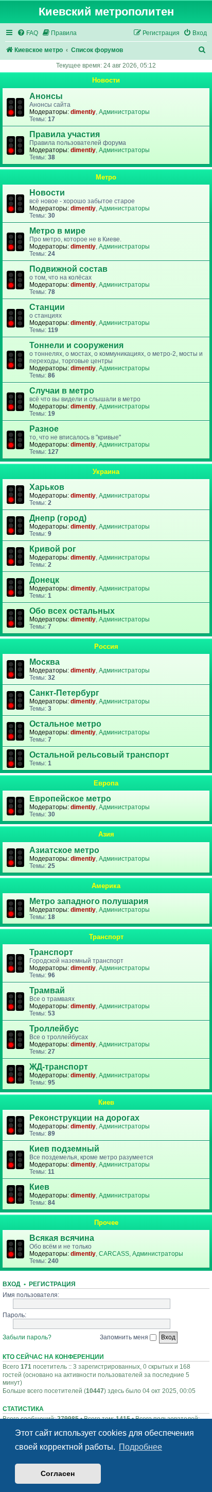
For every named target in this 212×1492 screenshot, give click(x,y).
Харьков (46, 487)
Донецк (44, 580)
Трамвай (47, 990)
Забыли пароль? (27, 1337)
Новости (106, 80)
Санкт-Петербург (64, 692)
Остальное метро (65, 723)
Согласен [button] (58, 1473)
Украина (106, 472)
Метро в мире (57, 230)
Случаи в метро (61, 390)
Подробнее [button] (140, 1446)
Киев (106, 1102)
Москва (44, 662)
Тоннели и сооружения (76, 345)
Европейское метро (70, 798)
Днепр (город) (57, 518)
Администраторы (124, 112)
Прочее (106, 1222)
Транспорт (106, 937)
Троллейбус (54, 1028)
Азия (106, 834)
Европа (106, 783)
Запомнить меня (125, 1337)
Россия (106, 646)
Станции (47, 307)
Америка (106, 886)
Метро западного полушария (88, 901)
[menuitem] (27, 33)
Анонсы (46, 96)
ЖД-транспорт (58, 1066)
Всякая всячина (61, 1238)
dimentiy (83, 112)
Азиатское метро (64, 850)
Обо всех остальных (72, 610)
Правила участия (64, 134)
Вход (12, 1284)
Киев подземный (64, 1148)
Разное (44, 428)
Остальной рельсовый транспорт (99, 754)
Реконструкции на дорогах (84, 1117)
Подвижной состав (68, 269)
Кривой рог (52, 549)
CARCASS (114, 1253)
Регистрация (52, 1284)
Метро (106, 177)
